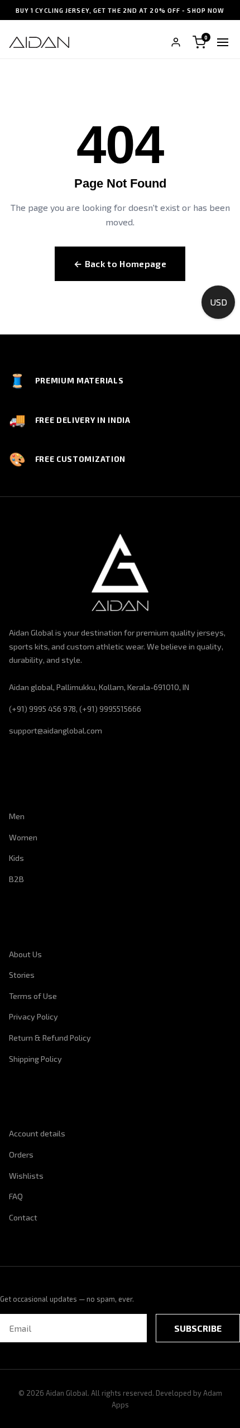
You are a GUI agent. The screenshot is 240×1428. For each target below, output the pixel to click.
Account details (37, 1133)
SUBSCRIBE (198, 1328)
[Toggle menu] (222, 42)
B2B (16, 879)
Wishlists (26, 1175)
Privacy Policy (33, 1016)
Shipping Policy (35, 1058)
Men (17, 816)
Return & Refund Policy (50, 1037)
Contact (23, 1217)
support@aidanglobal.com (55, 730)
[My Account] (175, 42)
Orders (21, 1154)
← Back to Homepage (120, 263)
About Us (25, 954)
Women (23, 837)
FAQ (16, 1196)
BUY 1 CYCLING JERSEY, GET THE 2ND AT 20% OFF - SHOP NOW (120, 10)
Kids (16, 858)
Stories (22, 974)
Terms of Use (33, 996)
